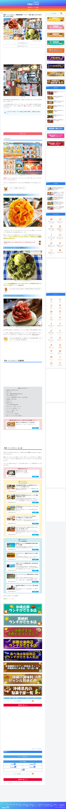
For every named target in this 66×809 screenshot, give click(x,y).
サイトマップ (41, 805)
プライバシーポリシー (55, 805)
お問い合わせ (47, 805)
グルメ (21, 804)
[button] (33, 701)
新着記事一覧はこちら (22, 705)
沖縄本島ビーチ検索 (43, 804)
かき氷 (12, 595)
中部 (11, 804)
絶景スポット (29, 805)
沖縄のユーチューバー (34, 804)
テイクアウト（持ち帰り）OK (22, 698)
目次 (22, 133)
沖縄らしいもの (57, 804)
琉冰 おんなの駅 (6, 595)
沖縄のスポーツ (50, 804)
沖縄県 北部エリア (30, 698)
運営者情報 (62, 805)
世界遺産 (63, 804)
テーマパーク (35, 805)
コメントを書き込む (23, 756)
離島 (18, 804)
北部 (8, 804)
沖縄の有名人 (26, 804)
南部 (14, 804)
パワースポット (22, 805)
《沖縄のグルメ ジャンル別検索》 (33, 9)
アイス (12, 698)
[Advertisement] (22, 55)
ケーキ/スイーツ (7, 698)
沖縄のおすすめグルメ (38, 698)
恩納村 (22, 99)
